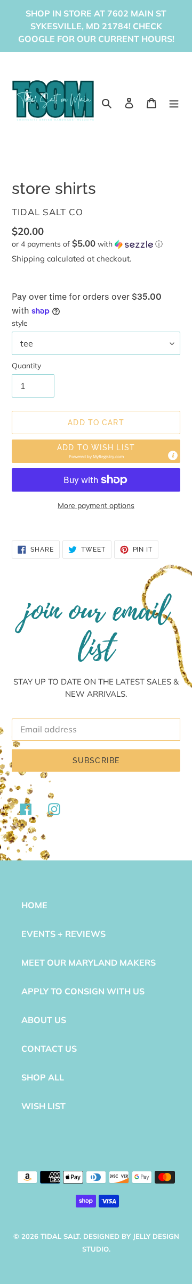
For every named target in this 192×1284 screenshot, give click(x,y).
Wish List (43, 1106)
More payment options (96, 505)
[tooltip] (173, 455)
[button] (87, 244)
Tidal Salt (60, 1236)
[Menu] (174, 102)
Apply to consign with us (83, 991)
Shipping (28, 259)
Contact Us (49, 1048)
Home (34, 905)
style (20, 323)
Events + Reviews (63, 933)
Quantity (26, 365)
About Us (43, 1020)
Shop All (42, 1077)
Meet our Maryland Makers (88, 962)
